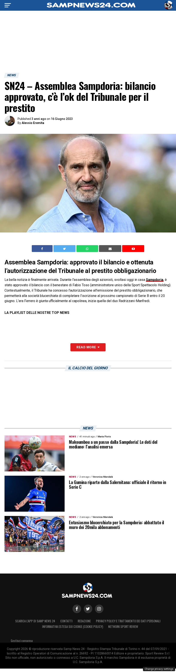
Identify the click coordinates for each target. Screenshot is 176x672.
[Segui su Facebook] (77, 609)
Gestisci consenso (22, 640)
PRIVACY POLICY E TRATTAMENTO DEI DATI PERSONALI (128, 621)
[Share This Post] (87, 248)
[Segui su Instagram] (99, 609)
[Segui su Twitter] (88, 609)
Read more (86, 347)
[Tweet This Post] (64, 248)
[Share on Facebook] (43, 248)
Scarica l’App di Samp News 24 (35, 621)
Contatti (66, 621)
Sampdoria (154, 280)
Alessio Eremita (33, 123)
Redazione (84, 621)
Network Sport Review (123, 626)
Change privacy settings (159, 669)
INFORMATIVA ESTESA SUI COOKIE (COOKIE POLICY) (72, 626)
